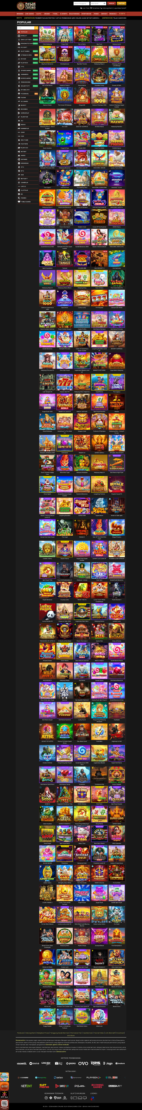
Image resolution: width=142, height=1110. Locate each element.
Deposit (104, 14)
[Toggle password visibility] (104, 3)
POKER (96, 14)
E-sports (63, 14)
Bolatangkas (74, 14)
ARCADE (47, 14)
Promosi (112, 14)
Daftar (121, 3)
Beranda (20, 14)
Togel (55, 14)
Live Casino (29, 14)
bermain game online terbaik (57, 1044)
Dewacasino (20, 1040)
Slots (38, 14)
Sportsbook (86, 14)
